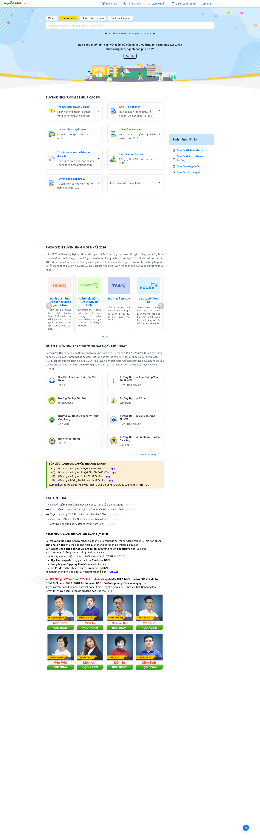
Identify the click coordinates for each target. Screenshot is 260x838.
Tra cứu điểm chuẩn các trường (190, 158)
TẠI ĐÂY (113, 571)
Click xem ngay (132, 583)
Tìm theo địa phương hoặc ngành (132, 33)
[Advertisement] (105, 217)
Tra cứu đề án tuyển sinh (191, 150)
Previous (49, 306)
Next (161, 306)
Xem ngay (109, 468)
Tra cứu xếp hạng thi (188, 172)
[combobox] (129, 25)
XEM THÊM (55, 484)
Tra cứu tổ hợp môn (188, 166)
